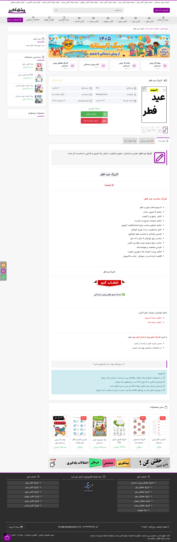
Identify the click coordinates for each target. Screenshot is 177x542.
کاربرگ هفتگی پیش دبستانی (142, 482)
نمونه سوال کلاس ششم (50, 2)
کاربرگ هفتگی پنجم (142, 505)
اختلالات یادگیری (32, 19)
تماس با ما (11, 535)
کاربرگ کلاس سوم (32, 492)
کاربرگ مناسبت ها (152, 28)
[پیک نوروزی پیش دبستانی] (99, 426)
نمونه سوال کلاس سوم (108, 2)
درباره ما (20, 535)
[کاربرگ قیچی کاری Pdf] (119, 426)
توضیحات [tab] (162, 141)
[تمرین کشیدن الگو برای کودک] (79, 426)
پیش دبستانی (162, 19)
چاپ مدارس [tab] (145, 141)
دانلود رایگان (91, 114)
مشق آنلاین (164, 28)
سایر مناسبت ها (91, 120)
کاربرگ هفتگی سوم (142, 496)
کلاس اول (149, 21)
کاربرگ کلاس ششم (32, 505)
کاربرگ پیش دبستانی (161, 2)
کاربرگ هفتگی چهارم (142, 501)
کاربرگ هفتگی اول (142, 487)
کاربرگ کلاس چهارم (32, 496)
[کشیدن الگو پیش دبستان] (158, 426)
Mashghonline (101, 94)
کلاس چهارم (108, 21)
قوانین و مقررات (31, 535)
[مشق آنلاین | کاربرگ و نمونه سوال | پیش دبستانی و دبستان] (17, 10)
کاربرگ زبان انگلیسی (33, 2)
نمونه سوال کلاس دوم (127, 2)
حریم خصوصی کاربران (46, 535)
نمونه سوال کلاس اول (144, 2)
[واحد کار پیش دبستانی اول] (59, 426)
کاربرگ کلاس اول (31, 482)
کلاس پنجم (93, 21)
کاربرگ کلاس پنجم (32, 501)
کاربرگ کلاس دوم (32, 487)
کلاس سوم (123, 21)
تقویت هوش (49, 19)
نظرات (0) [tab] (128, 141)
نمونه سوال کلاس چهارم (89, 2)
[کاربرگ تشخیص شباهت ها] (139, 426)
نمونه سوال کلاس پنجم (70, 2)
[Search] (56, 10)
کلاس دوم (136, 21)
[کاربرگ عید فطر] (154, 104)
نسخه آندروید (14, 527)
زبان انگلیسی (64, 19)
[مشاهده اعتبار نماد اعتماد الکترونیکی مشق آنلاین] (88, 489)
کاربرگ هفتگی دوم (142, 492)
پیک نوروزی (142, 510)
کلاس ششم (79, 21)
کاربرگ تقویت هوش (17, 2)
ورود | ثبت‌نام (161, 10)
